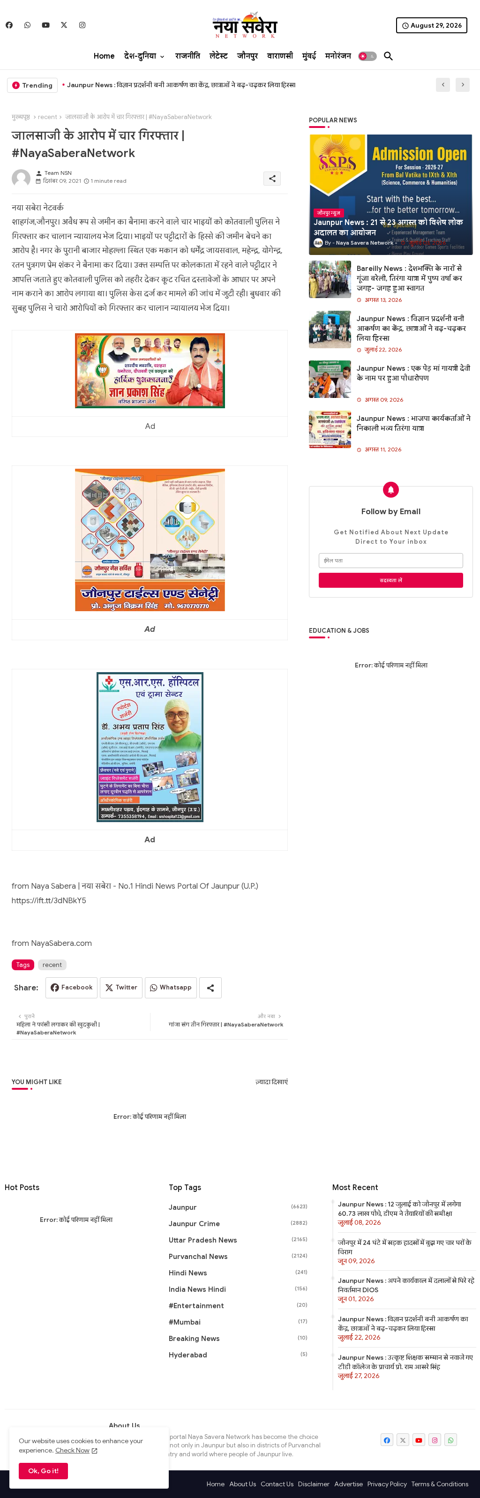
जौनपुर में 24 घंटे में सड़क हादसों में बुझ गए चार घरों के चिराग (405, 1247)
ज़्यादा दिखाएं (271, 1082)
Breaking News (238, 1338)
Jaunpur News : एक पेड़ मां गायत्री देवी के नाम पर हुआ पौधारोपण (413, 373)
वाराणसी (280, 56)
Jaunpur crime (238, 1224)
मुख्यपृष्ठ (21, 117)
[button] (367, 56)
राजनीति (187, 56)
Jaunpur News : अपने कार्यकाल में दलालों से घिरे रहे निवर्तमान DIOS (406, 1285)
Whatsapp (176, 987)
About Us (242, 1484)
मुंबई (309, 56)
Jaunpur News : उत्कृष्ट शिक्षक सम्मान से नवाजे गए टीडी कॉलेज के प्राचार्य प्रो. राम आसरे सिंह (405, 1362)
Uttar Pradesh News (238, 1240)
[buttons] (9, 25)
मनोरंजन (338, 56)
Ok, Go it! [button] (43, 1471)
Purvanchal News (238, 1256)
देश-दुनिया (140, 56)
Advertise (348, 1484)
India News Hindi (238, 1289)
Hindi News (238, 1273)
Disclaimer (314, 1484)
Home (104, 56)
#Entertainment (238, 1306)
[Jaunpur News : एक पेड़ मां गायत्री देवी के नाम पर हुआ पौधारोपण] (330, 379)
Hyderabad (238, 1355)
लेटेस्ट (219, 56)
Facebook (76, 987)
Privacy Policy (387, 1484)
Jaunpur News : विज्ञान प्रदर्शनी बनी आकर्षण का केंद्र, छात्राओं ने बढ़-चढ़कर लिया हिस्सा (181, 85)
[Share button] (210, 987)
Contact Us (277, 1484)
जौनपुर (247, 56)
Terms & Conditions (440, 1484)
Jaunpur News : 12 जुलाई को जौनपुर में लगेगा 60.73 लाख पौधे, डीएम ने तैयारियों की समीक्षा (399, 1209)
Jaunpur (238, 1207)
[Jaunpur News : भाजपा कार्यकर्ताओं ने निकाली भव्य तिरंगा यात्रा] (330, 429)
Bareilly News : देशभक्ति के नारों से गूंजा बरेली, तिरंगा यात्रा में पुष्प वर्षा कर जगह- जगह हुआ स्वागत (409, 278)
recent (47, 117)
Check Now (72, 1450)
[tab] (104, 56)
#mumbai (238, 1322)
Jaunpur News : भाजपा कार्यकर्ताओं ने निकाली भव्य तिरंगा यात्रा (414, 423)
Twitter (126, 987)
